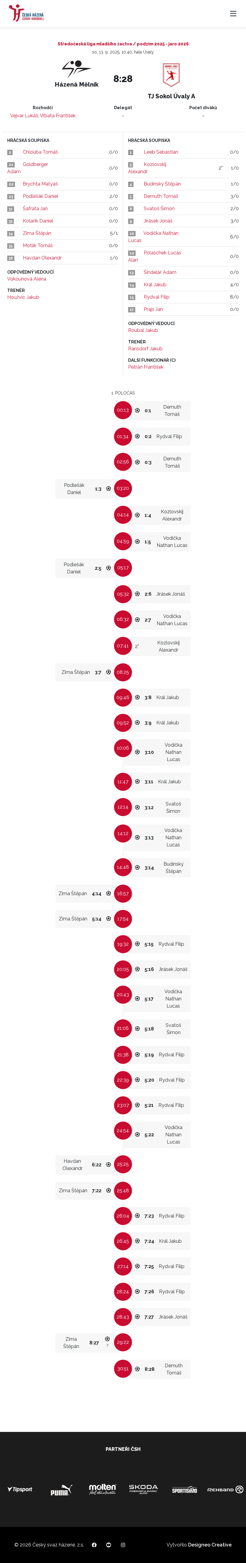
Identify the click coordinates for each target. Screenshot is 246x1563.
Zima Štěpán (37, 233)
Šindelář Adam (160, 272)
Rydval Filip (157, 297)
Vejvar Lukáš (24, 115)
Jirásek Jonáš (158, 221)
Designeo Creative (210, 1545)
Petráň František (146, 367)
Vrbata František (58, 115)
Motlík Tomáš (38, 245)
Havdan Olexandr (42, 258)
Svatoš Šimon (159, 208)
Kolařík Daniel (38, 221)
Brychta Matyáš (40, 184)
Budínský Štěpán (162, 184)
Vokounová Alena (26, 279)
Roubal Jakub (143, 330)
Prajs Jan (153, 309)
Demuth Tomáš (161, 196)
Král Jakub (155, 284)
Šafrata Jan (35, 208)
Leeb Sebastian (161, 152)
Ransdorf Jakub (145, 349)
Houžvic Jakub (23, 297)
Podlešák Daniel (40, 196)
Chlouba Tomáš (40, 152)
